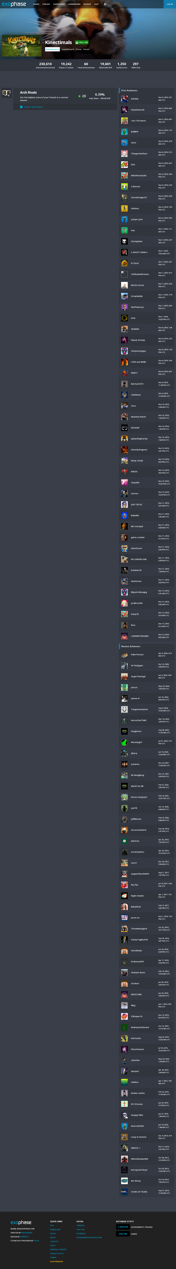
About (53, 1237)
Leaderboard (74, 4)
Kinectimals (58, 42)
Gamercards (59, 4)
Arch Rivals (28, 92)
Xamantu (24, 1236)
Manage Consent (58, 1249)
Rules (53, 1233)
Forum (86, 49)
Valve (36, 1240)
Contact (54, 1241)
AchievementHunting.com (89, 1237)
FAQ (52, 1225)
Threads (80, 1225)
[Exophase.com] (16, 4)
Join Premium (56, 1261)
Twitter (80, 1229)
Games (36, 4)
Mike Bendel (27, 1232)
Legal (53, 1245)
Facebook (81, 1233)
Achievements (52, 49)
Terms (53, 1257)
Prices (78, 49)
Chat (96, 4)
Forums (46, 4)
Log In (170, 4)
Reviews (87, 4)
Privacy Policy (57, 1253)
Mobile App (55, 1229)
